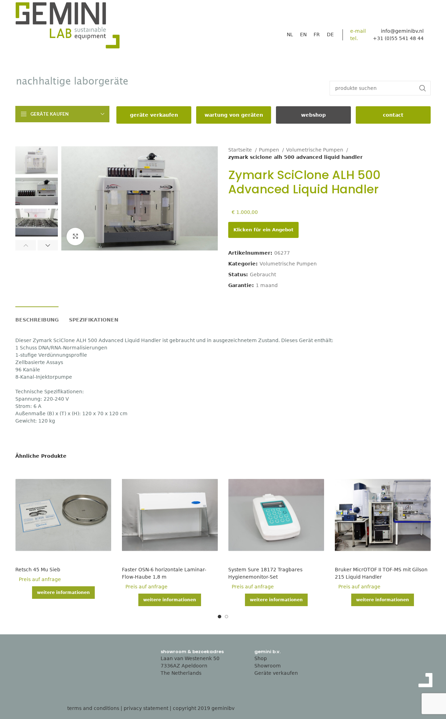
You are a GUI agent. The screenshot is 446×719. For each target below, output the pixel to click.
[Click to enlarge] (75, 236)
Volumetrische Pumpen (315, 150)
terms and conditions (93, 708)
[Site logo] (67, 27)
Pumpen (269, 150)
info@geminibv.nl (402, 31)
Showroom (267, 665)
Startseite (240, 150)
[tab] (37, 316)
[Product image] (63, 515)
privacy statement (146, 708)
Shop (260, 658)
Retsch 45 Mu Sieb (37, 569)
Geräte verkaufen (276, 673)
